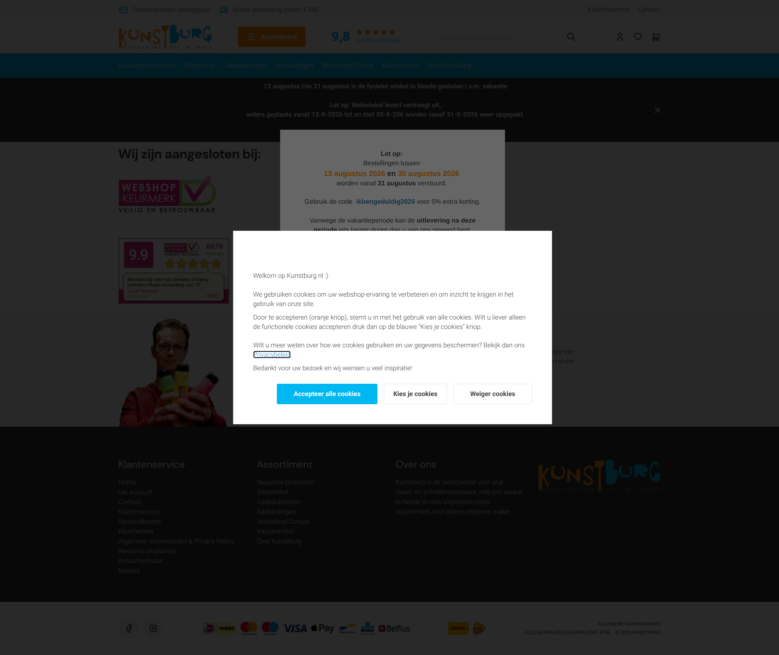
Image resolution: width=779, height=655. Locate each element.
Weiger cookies (492, 394)
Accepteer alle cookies (327, 394)
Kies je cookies (415, 394)
